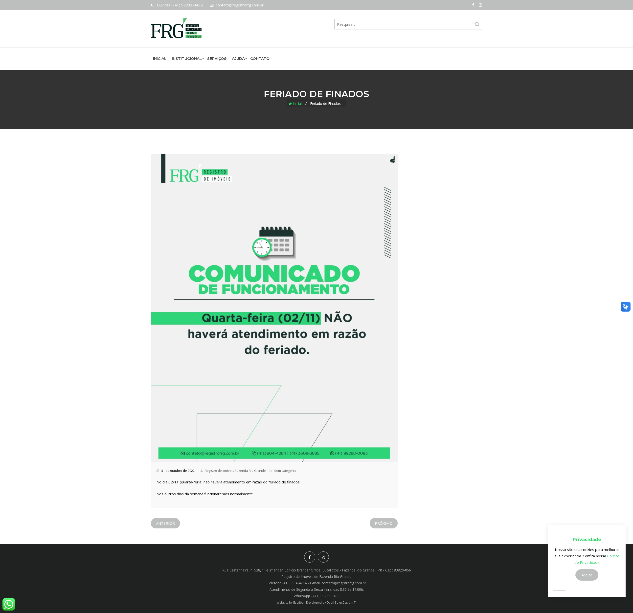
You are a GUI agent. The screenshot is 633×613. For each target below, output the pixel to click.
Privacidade (587, 539)
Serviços (216, 58)
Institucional (187, 58)
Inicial (159, 58)
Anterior (165, 523)
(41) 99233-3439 (180, 4)
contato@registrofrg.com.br (240, 4)
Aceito (587, 574)
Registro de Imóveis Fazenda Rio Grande (235, 470)
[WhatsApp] (8, 604)
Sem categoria (285, 470)
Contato (260, 58)
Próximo (383, 523)
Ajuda (238, 58)
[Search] (477, 24)
